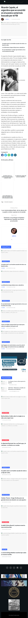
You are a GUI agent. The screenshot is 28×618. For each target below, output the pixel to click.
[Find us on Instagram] (10, 568)
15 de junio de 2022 (15, 19)
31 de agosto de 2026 (6, 420)
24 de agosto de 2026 (6, 556)
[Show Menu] (1, 2)
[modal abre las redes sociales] (15, 155)
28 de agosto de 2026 (10, 268)
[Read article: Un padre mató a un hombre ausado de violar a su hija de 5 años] (14, 256)
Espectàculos (5, 494)
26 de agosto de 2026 (6, 502)
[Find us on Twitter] (17, 568)
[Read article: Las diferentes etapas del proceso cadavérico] (14, 276)
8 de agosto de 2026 (10, 348)
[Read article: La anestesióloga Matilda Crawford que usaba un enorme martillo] (14, 541)
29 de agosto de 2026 (6, 447)
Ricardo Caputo (8, 202)
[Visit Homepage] (14, 2)
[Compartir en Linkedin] (12, 155)
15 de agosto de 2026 (10, 307)
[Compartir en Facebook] (2, 155)
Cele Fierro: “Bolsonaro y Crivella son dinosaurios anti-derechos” (16, 388)
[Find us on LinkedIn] (14, 568)
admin (7, 19)
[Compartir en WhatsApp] (9, 155)
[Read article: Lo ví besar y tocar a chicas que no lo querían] (4, 383)
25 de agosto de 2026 (6, 529)
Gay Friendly (5, 412)
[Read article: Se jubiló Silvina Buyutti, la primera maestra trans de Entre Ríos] (14, 514)
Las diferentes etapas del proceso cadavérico (13, 47)
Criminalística (5, 261)
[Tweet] (5, 155)
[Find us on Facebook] (7, 568)
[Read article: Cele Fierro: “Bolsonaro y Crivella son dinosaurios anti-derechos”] (4, 389)
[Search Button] (26, 2)
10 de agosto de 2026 (10, 328)
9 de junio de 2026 (13, 384)
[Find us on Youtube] (21, 568)
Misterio (4, 549)
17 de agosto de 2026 (10, 287)
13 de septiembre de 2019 (14, 391)
